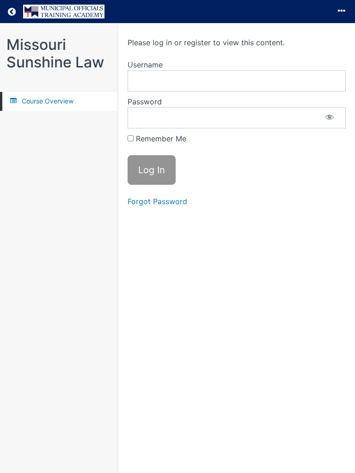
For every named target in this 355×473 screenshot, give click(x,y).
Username (145, 64)
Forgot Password (157, 201)
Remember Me (160, 138)
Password (145, 101)
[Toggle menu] (342, 11)
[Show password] (329, 117)
